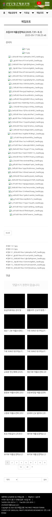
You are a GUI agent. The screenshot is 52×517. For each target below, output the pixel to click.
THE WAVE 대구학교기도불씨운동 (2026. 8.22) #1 (14, 351)
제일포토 (40, 13)
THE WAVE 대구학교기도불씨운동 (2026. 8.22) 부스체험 (37, 351)
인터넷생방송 (39, 7)
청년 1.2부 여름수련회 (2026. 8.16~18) (14, 331)
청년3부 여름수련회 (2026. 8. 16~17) (37, 372)
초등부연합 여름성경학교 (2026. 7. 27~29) (37, 393)
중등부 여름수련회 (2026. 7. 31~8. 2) (14, 393)
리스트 (8, 233)
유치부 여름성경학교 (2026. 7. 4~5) (37, 454)
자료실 (26, 13)
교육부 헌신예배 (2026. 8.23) (14, 372)
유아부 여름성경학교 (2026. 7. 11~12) (14, 454)
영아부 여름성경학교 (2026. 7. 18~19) (37, 434)
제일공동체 (12, 13)
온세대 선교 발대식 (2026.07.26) (37, 413)
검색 (44, 480)
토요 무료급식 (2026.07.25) (14, 434)
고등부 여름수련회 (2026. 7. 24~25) (14, 413)
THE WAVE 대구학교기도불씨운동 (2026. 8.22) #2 (37, 331)
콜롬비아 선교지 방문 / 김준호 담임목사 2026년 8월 (37, 310)
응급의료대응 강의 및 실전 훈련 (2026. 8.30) (14, 310)
